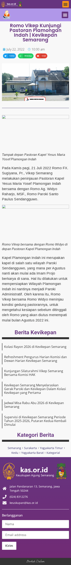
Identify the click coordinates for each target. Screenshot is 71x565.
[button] (65, 4)
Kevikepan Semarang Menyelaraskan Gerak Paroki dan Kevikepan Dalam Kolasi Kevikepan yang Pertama (35, 389)
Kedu (14, 453)
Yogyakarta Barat (32, 453)
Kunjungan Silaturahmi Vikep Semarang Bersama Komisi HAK (33, 373)
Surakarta (30, 448)
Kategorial (53, 453)
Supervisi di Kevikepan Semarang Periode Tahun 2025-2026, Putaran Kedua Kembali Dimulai (35, 421)
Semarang (14, 448)
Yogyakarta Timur (51, 448)
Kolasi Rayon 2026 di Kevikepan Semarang (35, 347)
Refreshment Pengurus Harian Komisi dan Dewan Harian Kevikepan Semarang (35, 359)
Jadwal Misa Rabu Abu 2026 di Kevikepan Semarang (34, 405)
